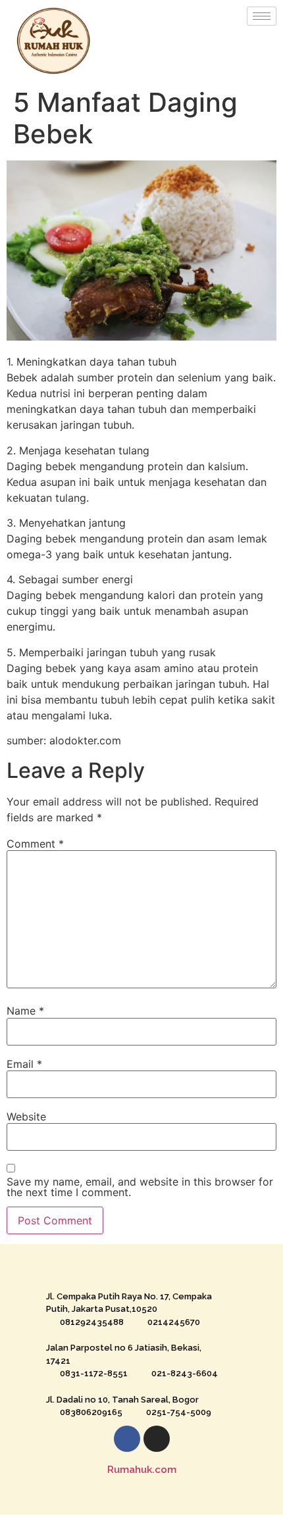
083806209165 (91, 1412)
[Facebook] (127, 1439)
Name (25, 1010)
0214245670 (173, 1322)
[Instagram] (156, 1439)
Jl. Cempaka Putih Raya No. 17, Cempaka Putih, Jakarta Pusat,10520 (129, 1302)
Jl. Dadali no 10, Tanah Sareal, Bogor (122, 1400)
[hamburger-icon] (261, 16)
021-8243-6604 (184, 1373)
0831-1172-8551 (94, 1373)
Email (24, 1064)
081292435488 (92, 1322)
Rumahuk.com (141, 1470)
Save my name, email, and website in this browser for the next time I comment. (140, 1186)
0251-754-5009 (178, 1412)
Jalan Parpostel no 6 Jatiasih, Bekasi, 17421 (123, 1354)
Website (26, 1116)
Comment (35, 843)
